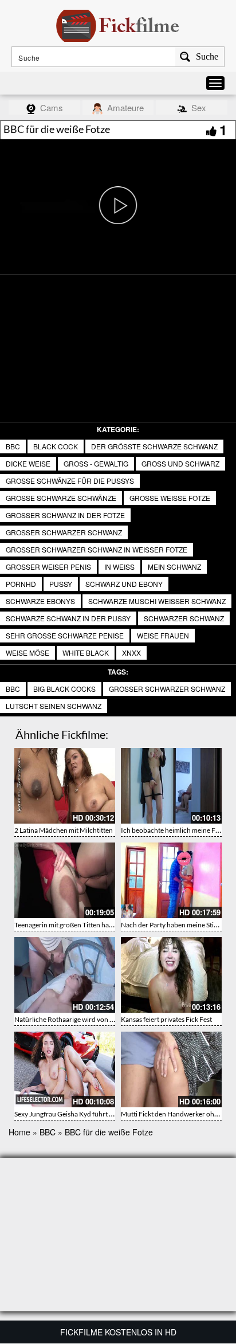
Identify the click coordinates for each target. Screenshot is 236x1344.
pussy (60, 584)
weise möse (27, 652)
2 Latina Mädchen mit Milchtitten (63, 830)
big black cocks (64, 688)
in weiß (119, 566)
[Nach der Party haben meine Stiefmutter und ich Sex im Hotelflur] (171, 880)
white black (85, 652)
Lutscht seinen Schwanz (53, 706)
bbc (13, 688)
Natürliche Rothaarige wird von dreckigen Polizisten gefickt (102, 1019)
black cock (55, 446)
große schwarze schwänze (61, 498)
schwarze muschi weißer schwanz (157, 601)
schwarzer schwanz (184, 618)
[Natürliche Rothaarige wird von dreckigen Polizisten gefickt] (64, 975)
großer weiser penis (48, 566)
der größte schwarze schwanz (154, 446)
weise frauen (163, 635)
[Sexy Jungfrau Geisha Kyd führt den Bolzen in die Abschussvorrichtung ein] (64, 1069)
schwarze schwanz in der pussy (68, 618)
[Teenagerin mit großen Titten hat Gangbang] (64, 880)
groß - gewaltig (96, 463)
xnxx (131, 652)
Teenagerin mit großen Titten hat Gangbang (78, 924)
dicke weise (28, 463)
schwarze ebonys (40, 601)
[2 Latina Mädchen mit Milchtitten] (64, 786)
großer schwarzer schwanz (64, 532)
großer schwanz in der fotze (65, 515)
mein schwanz (174, 566)
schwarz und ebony (124, 584)
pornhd (21, 584)
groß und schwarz (180, 463)
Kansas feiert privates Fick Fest (166, 1019)
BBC (13, 446)
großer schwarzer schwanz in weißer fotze (96, 549)
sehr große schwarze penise (65, 635)
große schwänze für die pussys (70, 480)
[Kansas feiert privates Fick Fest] (171, 975)
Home (19, 1132)
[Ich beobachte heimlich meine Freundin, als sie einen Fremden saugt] (171, 786)
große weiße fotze (169, 498)
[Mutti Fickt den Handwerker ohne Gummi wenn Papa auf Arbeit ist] (171, 1069)
